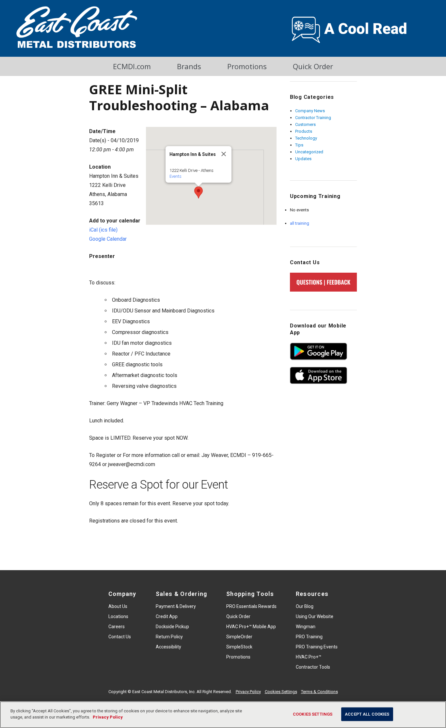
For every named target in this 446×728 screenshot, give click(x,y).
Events (175, 176)
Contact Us (119, 636)
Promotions (247, 66)
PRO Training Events (317, 646)
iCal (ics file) (103, 230)
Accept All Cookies (367, 714)
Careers (116, 626)
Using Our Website (314, 616)
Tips (299, 145)
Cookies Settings (281, 691)
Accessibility (168, 646)
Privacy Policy (248, 691)
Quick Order (313, 66)
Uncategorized (309, 151)
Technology (306, 138)
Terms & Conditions (319, 691)
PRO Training (309, 636)
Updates (303, 158)
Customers (305, 124)
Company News (310, 110)
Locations (118, 616)
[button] (198, 192)
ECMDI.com (132, 66)
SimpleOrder (239, 636)
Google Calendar (108, 239)
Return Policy (169, 636)
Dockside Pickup (172, 626)
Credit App (167, 616)
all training (299, 223)
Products (303, 131)
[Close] (223, 154)
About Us (117, 606)
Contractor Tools (313, 667)
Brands (189, 66)
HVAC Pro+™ (308, 657)
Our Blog (304, 606)
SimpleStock (239, 646)
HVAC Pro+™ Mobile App (251, 626)
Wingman (305, 626)
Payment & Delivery (176, 606)
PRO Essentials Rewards (251, 606)
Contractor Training (313, 117)
